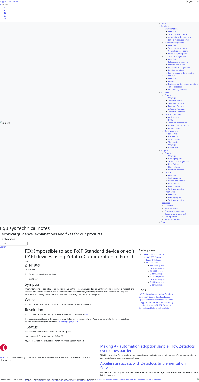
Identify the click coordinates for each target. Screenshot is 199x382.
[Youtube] (5, 13)
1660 (145, 254)
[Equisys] (5, 123)
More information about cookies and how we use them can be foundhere (129, 379)
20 (151, 276)
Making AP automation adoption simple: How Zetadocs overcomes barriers (147, 348)
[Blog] (5, 18)
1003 (148, 257)
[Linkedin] (4, 10)
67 (151, 271)
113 (151, 265)
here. (86, 314)
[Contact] (5, 16)
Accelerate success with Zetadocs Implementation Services (143, 365)
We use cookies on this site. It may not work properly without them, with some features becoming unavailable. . (80, 379)
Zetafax (3, 357)
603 (147, 262)
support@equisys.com (68, 321)
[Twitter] (5, 7)
